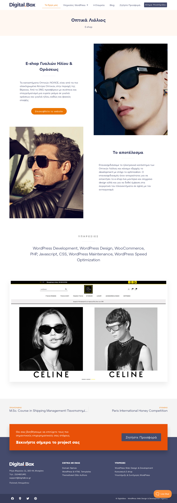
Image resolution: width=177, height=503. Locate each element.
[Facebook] (12, 498)
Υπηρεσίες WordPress (74, 5)
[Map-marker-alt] (20, 498)
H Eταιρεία (99, 5)
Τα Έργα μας (51, 5)
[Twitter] (28, 498)
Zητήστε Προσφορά (130, 5)
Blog (112, 5)
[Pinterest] (35, 498)
